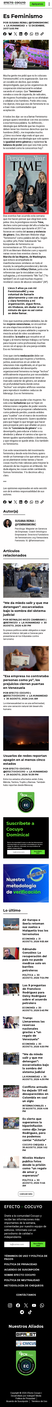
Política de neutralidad (22, 1280)
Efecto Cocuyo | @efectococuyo (17, 694)
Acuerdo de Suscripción (21, 1269)
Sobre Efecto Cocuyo (20, 1274)
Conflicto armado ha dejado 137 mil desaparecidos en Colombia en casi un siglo (35, 1094)
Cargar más (26, 1194)
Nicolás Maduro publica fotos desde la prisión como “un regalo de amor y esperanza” (34, 1166)
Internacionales (33, 1105)
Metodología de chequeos (23, 1285)
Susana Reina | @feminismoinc (29, 22)
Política (27, 975)
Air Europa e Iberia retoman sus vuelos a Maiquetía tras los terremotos (35, 927)
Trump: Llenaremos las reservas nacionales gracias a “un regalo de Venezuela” (33, 1028)
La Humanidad (15, 25)
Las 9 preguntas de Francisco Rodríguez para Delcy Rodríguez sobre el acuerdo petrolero (34, 994)
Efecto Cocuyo (34, 1393)
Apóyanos (37, 4)
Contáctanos (26, 1294)
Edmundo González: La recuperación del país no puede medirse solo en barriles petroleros (34, 959)
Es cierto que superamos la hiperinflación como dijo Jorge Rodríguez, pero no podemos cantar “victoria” (34, 1129)
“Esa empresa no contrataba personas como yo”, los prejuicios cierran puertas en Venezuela (26, 682)
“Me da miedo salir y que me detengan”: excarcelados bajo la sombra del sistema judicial (25, 609)
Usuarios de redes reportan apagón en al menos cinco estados (25, 760)
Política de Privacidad (20, 1264)
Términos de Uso (39, 1401)
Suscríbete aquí (38, 852)
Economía (28, 939)
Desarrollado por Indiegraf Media (26, 1395)
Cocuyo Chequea (33, 1144)
